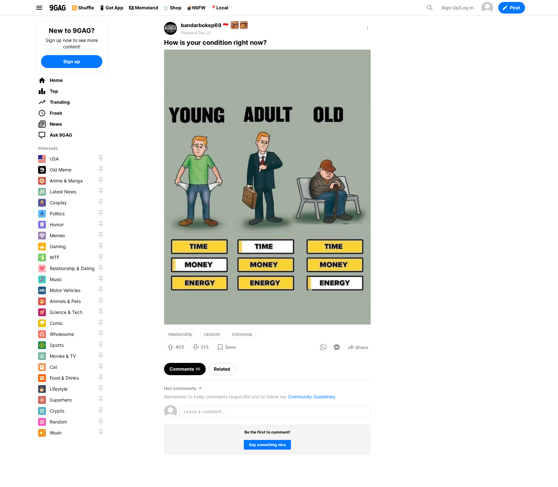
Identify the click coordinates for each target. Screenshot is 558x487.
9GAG (57, 7)
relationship (180, 334)
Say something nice (267, 444)
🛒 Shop (172, 7)
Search (430, 8)
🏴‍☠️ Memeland (143, 7)
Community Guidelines (311, 396)
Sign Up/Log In (457, 7)
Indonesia (242, 334)
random (212, 334)
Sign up (71, 61)
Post (515, 7)
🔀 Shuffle (83, 7)
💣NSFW (196, 7)
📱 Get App (111, 7)
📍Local (219, 7)
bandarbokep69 (201, 25)
